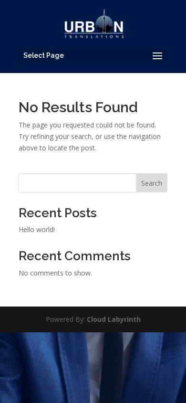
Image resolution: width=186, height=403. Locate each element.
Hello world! (37, 229)
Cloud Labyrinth (114, 319)
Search (151, 183)
